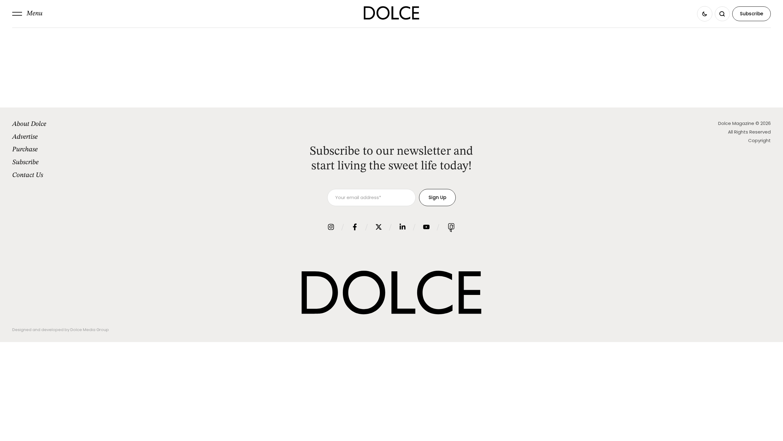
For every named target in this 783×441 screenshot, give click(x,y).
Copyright (759, 140)
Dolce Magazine (736, 123)
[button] (27, 14)
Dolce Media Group (89, 330)
